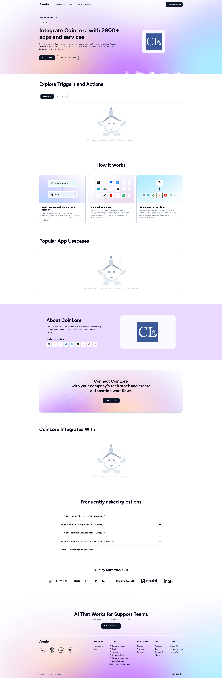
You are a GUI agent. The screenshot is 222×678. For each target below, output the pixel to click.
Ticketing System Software (120, 664)
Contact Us (159, 652)
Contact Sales (111, 400)
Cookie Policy (175, 652)
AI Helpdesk (114, 652)
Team (157, 649)
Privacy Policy (175, 646)
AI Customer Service (117, 646)
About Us (158, 646)
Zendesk (140, 652)
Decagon (140, 646)
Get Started (47, 58)
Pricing (71, 5)
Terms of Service (176, 649)
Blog (80, 5)
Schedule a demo (174, 5)
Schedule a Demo (111, 626)
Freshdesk (141, 649)
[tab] (47, 96)
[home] (44, 4)
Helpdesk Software (117, 661)
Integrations (60, 5)
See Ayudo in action (68, 58)
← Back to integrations (48, 17)
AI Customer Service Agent (120, 658)
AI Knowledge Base (117, 655)
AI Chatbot (114, 649)
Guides (88, 5)
